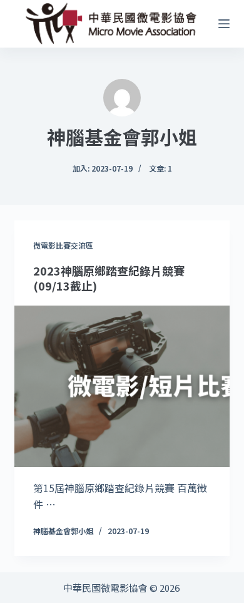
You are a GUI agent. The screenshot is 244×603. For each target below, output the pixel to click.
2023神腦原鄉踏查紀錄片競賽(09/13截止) (109, 277)
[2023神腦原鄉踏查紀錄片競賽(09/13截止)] (121, 386)
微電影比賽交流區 (63, 245)
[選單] (224, 23)
